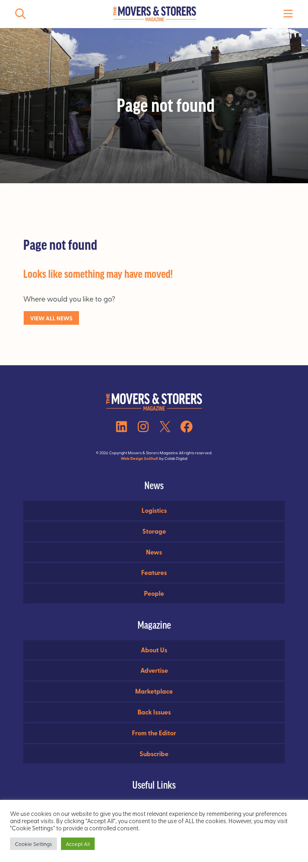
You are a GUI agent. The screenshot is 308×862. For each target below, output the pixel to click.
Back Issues (154, 711)
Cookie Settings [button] (33, 843)
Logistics (154, 510)
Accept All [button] (78, 843)
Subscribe (154, 753)
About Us (154, 649)
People (154, 593)
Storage (154, 531)
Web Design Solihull (139, 458)
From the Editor (154, 732)
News (154, 551)
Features (154, 572)
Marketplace (154, 691)
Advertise (154, 670)
